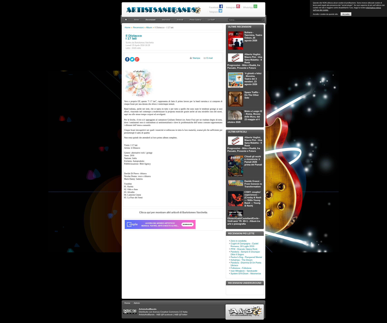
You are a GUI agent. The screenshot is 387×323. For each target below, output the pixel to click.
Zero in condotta (238, 241)
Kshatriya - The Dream (241, 260)
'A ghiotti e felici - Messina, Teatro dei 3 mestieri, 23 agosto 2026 (252, 79)
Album (149, 27)
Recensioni (138, 27)
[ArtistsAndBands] (161, 8)
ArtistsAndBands (146, 314)
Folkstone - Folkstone (241, 268)
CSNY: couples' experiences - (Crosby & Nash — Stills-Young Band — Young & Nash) (252, 199)
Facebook (214, 7)
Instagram (231, 7)
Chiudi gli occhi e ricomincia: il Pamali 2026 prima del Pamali (253, 160)
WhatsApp (248, 7)
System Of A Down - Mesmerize (246, 273)
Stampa (196, 58)
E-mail (210, 58)
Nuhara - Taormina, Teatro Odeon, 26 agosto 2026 (253, 36)
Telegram (213, 12)
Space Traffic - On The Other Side (252, 95)
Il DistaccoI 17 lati (134, 37)
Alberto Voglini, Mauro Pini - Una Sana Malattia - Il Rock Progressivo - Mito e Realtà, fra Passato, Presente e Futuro (244, 61)
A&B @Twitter (180, 314)
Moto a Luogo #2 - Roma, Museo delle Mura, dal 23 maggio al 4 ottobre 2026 (244, 116)
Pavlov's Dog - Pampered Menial (246, 257)
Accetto (346, 14)
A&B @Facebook (164, 314)
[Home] (126, 20)
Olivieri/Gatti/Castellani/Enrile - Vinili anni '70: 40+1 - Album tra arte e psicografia (243, 221)
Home (127, 27)
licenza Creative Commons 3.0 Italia (170, 312)
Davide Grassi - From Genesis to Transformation (253, 184)
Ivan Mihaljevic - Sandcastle (244, 271)
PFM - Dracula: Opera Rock (244, 249)
